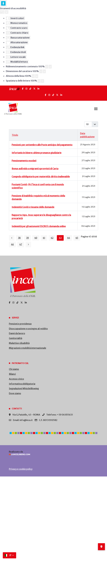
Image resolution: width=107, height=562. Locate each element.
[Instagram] (26, 88)
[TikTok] (30, 88)
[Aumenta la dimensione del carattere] (44, 71)
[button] (96, 109)
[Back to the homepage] (13, 109)
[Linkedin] (61, 95)
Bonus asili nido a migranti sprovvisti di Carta (35, 168)
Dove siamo (15, 393)
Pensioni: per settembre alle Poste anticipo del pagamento (42, 144)
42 (52, 237)
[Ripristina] (2, 12)
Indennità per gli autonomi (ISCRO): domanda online (39, 226)
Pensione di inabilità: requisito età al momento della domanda (38, 197)
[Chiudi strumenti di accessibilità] (6, 12)
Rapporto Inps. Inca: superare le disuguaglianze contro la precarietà (41, 217)
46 (12, 244)
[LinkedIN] (38, 88)
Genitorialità (15, 338)
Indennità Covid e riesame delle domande (33, 207)
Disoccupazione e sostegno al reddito (28, 328)
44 (68, 237)
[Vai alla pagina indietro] (11, 238)
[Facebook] (22, 88)
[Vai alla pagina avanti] (28, 244)
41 (44, 237)
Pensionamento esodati (24, 160)
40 (35, 237)
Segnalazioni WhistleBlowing (24, 388)
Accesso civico (16, 378)
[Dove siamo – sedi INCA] (101, 546)
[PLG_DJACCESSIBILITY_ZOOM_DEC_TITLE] (46, 67)
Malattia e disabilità (19, 343)
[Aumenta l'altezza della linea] (36, 76)
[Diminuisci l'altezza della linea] (33, 76)
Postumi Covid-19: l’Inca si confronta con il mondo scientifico (38, 186)
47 (20, 244)
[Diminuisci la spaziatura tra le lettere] (39, 81)
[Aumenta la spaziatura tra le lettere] (42, 81)
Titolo (15, 135)
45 (77, 237)
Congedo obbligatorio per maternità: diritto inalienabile (41, 176)
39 (27, 237)
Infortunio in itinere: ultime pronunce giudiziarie (36, 152)
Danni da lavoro (17, 333)
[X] (34, 88)
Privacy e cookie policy (20, 469)
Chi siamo (14, 369)
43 (60, 237)
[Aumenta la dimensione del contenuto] (50, 67)
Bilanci (12, 374)
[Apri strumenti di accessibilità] (3, 3)
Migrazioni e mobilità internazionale (27, 348)
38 (19, 237)
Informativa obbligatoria (22, 383)
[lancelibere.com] (53, 454)
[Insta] (49, 95)
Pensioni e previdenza (20, 323)
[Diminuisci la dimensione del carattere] (40, 71)
